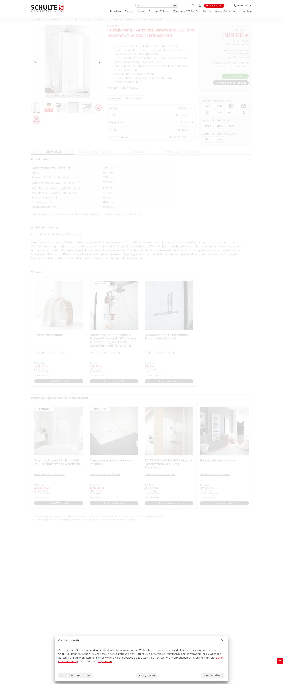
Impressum (105, 661)
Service (206, 11)
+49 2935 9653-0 (244, 5)
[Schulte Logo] (47, 8)
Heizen (140, 11)
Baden (129, 11)
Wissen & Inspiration (227, 11)
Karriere (247, 11)
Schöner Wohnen (159, 11)
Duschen (115, 11)
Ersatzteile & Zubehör (185, 11)
